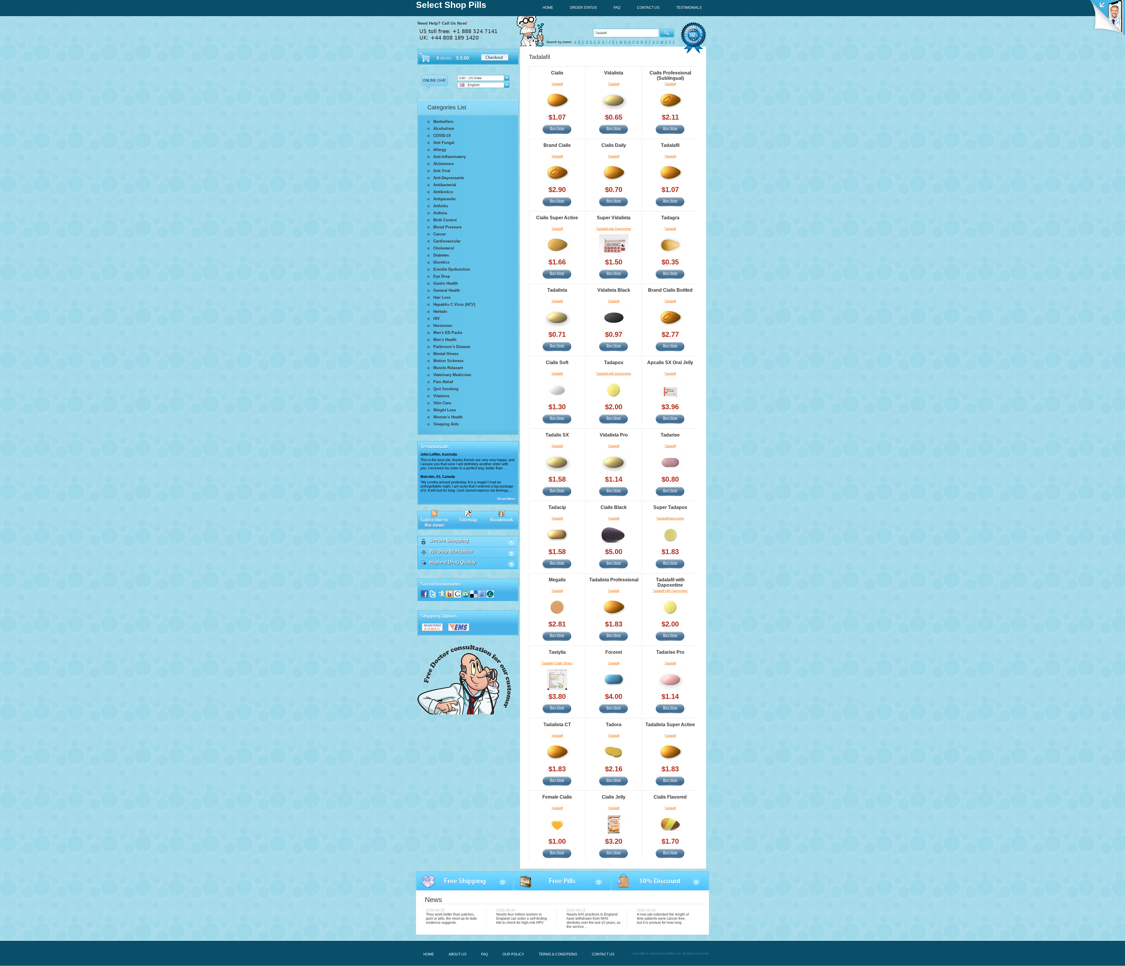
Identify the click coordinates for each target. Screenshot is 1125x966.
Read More (506, 499)
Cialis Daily (613, 145)
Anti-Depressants (448, 178)
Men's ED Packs (447, 332)
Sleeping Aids (446, 424)
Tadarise (670, 434)
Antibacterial (444, 185)
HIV (436, 318)
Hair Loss (442, 297)
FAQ (484, 954)
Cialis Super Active (557, 217)
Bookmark (501, 519)
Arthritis (440, 206)
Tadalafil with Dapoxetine (613, 228)
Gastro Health (445, 283)
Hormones (442, 325)
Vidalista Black (613, 290)
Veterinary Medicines (452, 375)
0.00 (464, 58)
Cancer (439, 234)
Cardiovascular (447, 241)
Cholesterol (443, 248)
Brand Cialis (557, 145)
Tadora (613, 724)
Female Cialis (557, 796)
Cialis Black (614, 507)
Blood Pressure (447, 227)
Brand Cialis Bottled (670, 290)
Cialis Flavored (670, 796)
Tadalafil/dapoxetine (670, 518)
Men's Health (444, 339)
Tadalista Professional (613, 579)
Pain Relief (443, 382)
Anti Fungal (443, 142)
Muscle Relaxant (448, 368)
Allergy (439, 149)
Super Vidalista (613, 217)
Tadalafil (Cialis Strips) (557, 663)
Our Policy (513, 954)
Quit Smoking (445, 389)
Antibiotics (443, 192)
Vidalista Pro (614, 434)
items (445, 58)
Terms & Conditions (558, 954)
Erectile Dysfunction (451, 269)
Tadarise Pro (670, 652)
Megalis (557, 579)
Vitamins (441, 396)
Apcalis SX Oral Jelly (670, 362)
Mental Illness (445, 354)
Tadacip (557, 507)
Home (428, 954)
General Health (446, 290)
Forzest (613, 652)
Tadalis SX (557, 434)
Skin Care (442, 403)
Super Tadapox (670, 507)
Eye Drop (441, 276)
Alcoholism (443, 128)
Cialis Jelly (613, 796)
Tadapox (613, 362)
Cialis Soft (557, 362)
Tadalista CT (557, 724)
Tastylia (557, 652)
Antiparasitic (444, 199)
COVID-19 (442, 135)
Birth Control (445, 220)
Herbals (440, 311)
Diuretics (441, 262)
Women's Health (448, 417)
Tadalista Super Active (670, 724)
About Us (457, 954)
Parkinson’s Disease (451, 346)
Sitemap (468, 519)
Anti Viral (441, 171)
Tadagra (670, 217)
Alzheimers (443, 164)
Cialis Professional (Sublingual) (670, 75)
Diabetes (441, 255)
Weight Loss (444, 410)
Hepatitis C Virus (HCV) (454, 304)
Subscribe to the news (434, 522)
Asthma (440, 213)
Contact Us (603, 954)
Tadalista (557, 290)
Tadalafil (557, 84)
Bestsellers (443, 121)
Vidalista (613, 72)
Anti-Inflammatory (449, 157)
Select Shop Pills (451, 5)
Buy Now (557, 128)
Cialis (557, 72)
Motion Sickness (448, 361)
